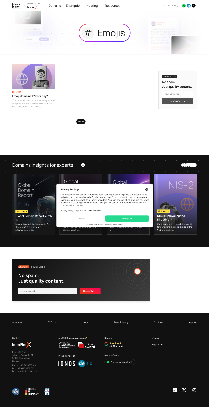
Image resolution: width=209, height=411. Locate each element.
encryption (74, 6)
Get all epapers (186, 165)
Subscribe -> (90, 291)
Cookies (158, 322)
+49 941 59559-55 (25, 368)
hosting (92, 6)
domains (55, 6)
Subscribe (175, 101)
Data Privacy (121, 322)
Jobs (85, 322)
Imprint (193, 322)
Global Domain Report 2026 (33, 216)
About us (17, 322)
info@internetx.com (27, 371)
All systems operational (121, 362)
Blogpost (16, 92)
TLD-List (53, 322)
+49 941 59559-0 (27, 365)
